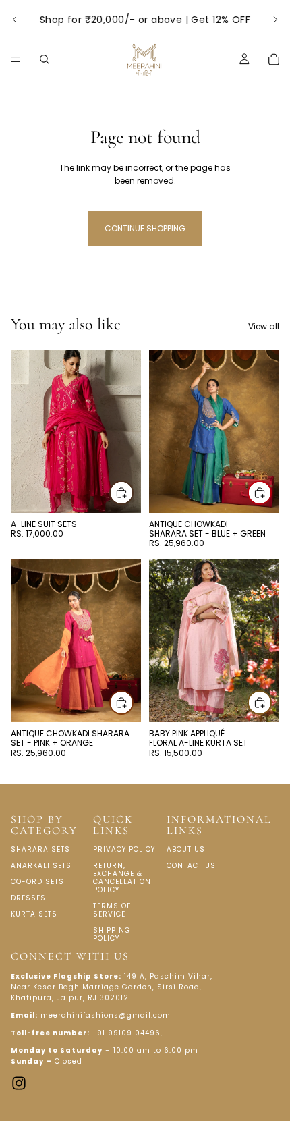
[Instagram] (19, 1082)
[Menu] (15, 59)
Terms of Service (112, 910)
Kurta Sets (34, 914)
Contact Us (191, 865)
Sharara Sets (40, 849)
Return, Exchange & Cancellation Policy (122, 877)
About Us (186, 849)
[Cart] (274, 59)
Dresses (28, 898)
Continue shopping (145, 228)
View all (263, 326)
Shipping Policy (112, 934)
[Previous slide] (15, 19)
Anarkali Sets (41, 865)
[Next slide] (275, 19)
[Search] (44, 59)
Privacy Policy (124, 849)
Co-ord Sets (37, 882)
